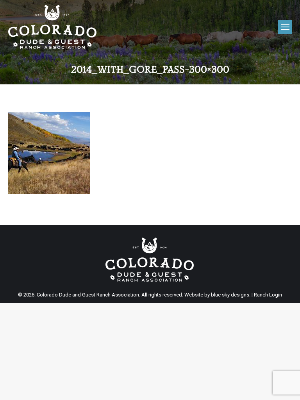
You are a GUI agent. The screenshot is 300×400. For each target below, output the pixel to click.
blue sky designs (230, 295)
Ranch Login (268, 295)
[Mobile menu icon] (285, 27)
